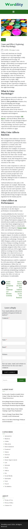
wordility (6, 50)
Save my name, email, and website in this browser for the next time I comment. (14, 366)
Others (7, 470)
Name (4, 340)
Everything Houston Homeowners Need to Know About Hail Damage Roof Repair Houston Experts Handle (13, 403)
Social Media (8, 476)
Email (4, 347)
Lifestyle (7, 465)
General (7, 454)
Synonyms (8, 478)
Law (6, 462)
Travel (7, 484)
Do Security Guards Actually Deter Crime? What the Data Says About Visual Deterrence (13, 396)
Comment (5, 318)
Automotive (8, 436)
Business (7, 438)
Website (4, 354)
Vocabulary (8, 486)
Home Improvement (11, 460)
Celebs (7, 441)
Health (7, 457)
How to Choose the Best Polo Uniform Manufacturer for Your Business (18, 289)
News (3, 39)
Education (8, 444)
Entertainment (9, 446)
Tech (6, 481)
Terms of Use (9, 500)
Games (7, 452)
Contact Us (8, 505)
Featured (7, 449)
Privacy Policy (9, 502)
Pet (6, 473)
